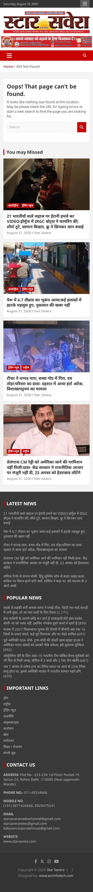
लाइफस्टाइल (11, 722)
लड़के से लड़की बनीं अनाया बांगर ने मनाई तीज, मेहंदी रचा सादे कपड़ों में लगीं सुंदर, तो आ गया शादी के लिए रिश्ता (45, 610)
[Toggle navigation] (9, 55)
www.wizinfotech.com (56, 875)
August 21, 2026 (19, 233)
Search (81, 127)
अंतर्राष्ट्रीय (13, 205)
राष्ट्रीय (26, 367)
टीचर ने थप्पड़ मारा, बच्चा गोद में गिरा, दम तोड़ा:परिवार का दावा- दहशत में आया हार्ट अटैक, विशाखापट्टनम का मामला (45, 383)
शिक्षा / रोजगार (12, 746)
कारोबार (8, 728)
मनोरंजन (8, 740)
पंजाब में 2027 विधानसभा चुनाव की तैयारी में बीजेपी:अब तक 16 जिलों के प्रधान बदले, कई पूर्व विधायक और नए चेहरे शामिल (44, 631)
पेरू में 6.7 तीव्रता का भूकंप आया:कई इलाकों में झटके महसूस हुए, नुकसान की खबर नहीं (44, 302)
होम (5, 698)
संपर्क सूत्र (9, 752)
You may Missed (25, 152)
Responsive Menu (85, 4)
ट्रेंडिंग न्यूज (27, 205)
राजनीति (8, 716)
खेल (5, 734)
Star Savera (42, 233)
